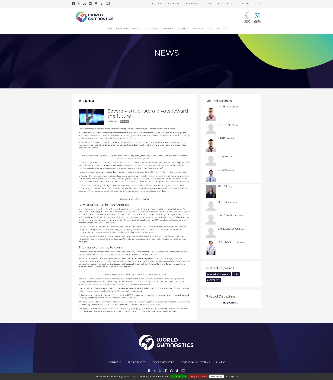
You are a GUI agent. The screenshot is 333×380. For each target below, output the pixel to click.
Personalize (216, 376)
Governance (173, 4)
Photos (220, 362)
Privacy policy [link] (231, 376)
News (109, 28)
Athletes (167, 28)
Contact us (114, 362)
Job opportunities (163, 362)
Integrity (156, 4)
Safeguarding (225, 4)
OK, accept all (179, 376)
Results (136, 28)
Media (258, 4)
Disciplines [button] (151, 28)
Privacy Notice (136, 362)
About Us (222, 28)
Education (197, 28)
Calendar (121, 28)
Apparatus (244, 4)
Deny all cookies (198, 376)
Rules (210, 28)
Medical (208, 4)
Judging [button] (181, 28)
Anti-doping (192, 4)
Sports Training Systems (195, 362)
